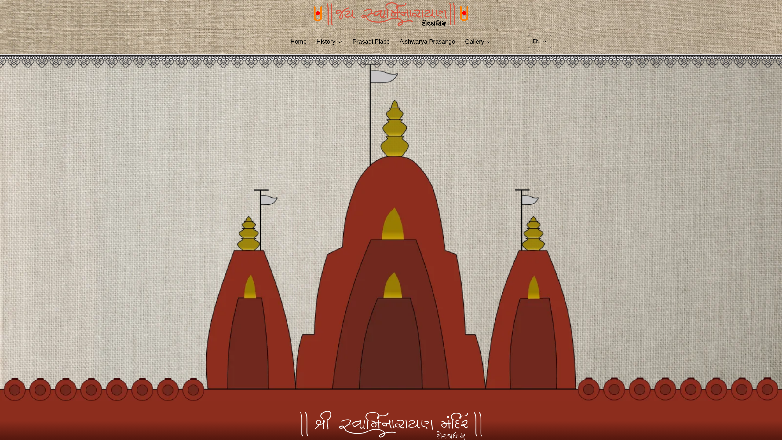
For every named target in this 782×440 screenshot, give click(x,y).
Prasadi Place (371, 41)
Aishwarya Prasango (427, 41)
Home (299, 41)
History (325, 41)
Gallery (474, 41)
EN (536, 41)
